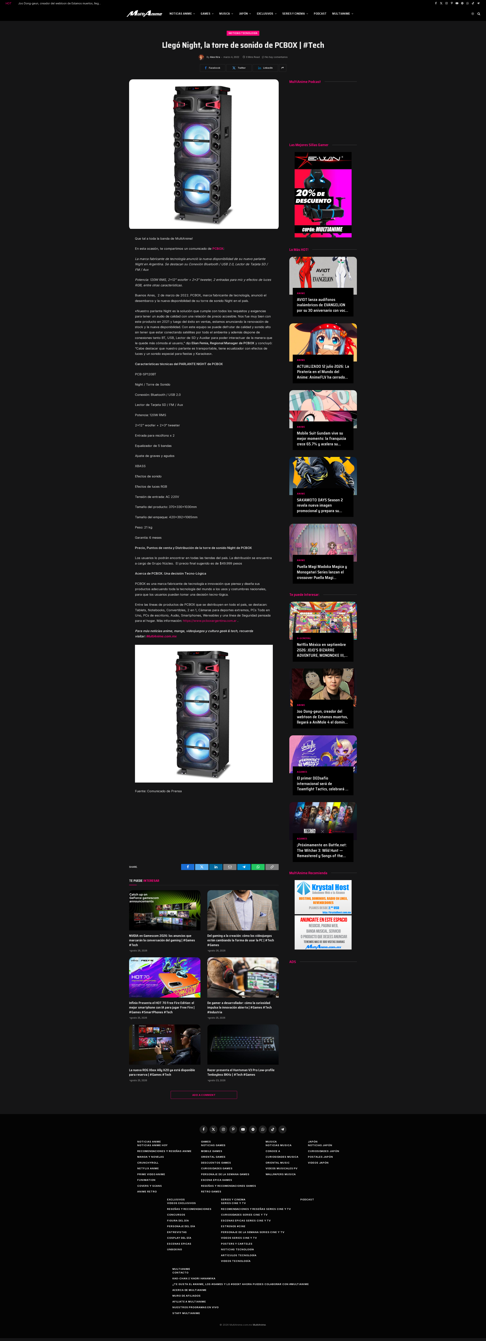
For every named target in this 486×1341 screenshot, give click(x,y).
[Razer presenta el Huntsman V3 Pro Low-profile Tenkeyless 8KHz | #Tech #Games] (243, 1044)
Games (205, 13)
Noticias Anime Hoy (152, 1145)
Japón (243, 13)
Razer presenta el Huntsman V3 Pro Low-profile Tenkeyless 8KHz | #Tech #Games (241, 1072)
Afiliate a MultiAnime (189, 1301)
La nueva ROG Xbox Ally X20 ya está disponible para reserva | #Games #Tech (162, 1072)
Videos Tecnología (235, 1260)
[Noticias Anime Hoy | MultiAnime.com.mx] (144, 13)
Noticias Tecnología (243, 33)
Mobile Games (211, 1151)
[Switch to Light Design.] (472, 13)
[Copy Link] (116, 284)
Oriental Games (213, 1156)
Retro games (211, 1191)
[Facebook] (116, 241)
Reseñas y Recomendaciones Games (228, 1185)
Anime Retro (147, 1191)
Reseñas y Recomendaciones (189, 1208)
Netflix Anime (148, 1168)
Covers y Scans (149, 1185)
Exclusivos (265, 13)
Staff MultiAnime (186, 1313)
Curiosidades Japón (323, 1151)
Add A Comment (203, 1094)
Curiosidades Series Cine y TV (244, 1214)
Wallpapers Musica (281, 1174)
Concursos (176, 1214)
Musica (224, 13)
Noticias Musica (279, 1145)
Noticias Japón (320, 1145)
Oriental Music (278, 1162)
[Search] (478, 13)
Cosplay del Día (179, 1237)
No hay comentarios (276, 57)
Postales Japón (320, 1156)
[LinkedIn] (116, 258)
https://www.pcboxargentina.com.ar (210, 621)
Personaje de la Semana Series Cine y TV (252, 1232)
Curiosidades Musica (282, 1156)
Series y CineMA (293, 13)
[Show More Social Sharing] (282, 68)
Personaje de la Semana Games (225, 1174)
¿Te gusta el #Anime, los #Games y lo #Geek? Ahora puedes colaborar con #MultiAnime (240, 1284)
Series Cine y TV (233, 1203)
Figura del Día (178, 1220)
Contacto (180, 1272)
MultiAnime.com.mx (161, 636)
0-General (304, 638)
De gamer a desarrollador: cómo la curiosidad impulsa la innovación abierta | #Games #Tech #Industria (239, 1007)
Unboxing (174, 1249)
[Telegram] (116, 266)
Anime (301, 293)
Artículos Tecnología (238, 1255)
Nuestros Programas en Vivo (195, 1307)
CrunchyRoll (147, 1162)
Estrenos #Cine (233, 1226)
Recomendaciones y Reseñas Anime (164, 1151)
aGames (302, 772)
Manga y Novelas (150, 1156)
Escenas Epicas (179, 1243)
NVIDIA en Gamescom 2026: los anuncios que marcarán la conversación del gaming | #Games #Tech (162, 940)
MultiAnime (341, 13)
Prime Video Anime (151, 1174)
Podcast (320, 13)
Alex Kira (215, 57)
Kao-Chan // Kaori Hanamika (193, 1278)
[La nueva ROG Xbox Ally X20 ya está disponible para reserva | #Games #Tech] (164, 1044)
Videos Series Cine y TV (239, 1237)
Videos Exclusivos (181, 1203)
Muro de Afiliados (186, 1295)
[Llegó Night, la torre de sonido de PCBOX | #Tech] (204, 227)
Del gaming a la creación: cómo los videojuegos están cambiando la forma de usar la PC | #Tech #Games (240, 940)
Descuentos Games (216, 1162)
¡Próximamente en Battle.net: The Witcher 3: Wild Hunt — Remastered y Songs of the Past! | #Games (322, 850)
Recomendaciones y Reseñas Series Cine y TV (256, 1208)
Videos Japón (318, 1162)
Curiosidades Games (217, 1168)
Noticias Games (213, 1145)
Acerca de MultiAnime (189, 1289)
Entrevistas (177, 1232)
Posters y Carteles (236, 1243)
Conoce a (273, 1151)
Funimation (146, 1179)
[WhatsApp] (116, 275)
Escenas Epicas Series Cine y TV (246, 1220)
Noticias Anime (181, 13)
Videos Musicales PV (281, 1168)
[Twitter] (116, 249)
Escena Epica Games (216, 1179)
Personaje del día (181, 1226)
